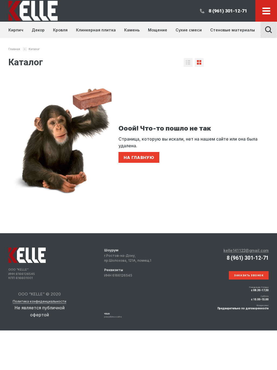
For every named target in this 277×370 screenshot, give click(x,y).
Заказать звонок (248, 275)
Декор (38, 30)
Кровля (60, 30)
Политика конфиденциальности (39, 301)
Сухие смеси (189, 30)
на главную (139, 157)
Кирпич (15, 30)
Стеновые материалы (232, 30)
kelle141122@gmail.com (246, 250)
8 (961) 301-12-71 (228, 11)
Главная (14, 49)
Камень (132, 30)
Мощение (157, 30)
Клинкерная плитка (96, 30)
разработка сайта (113, 317)
